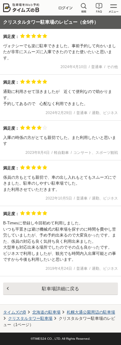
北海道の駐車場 (46, 312)
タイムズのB (14, 312)
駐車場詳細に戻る (60, 288)
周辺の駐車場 (91, 312)
